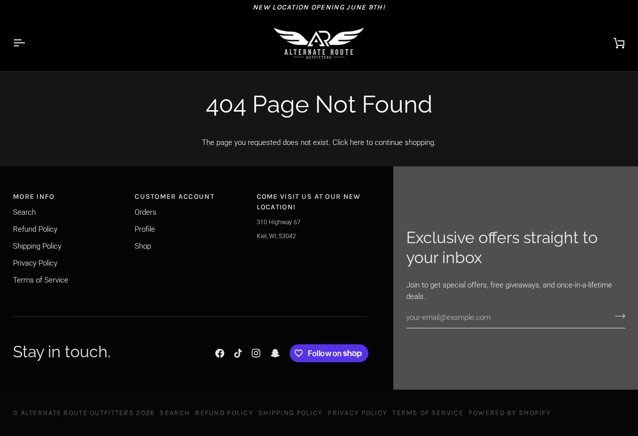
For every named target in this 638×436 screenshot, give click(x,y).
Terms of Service (40, 280)
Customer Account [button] (174, 196)
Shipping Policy (37, 246)
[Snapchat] (275, 353)
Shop (143, 246)
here (357, 142)
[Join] (617, 316)
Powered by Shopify (510, 413)
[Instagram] (256, 353)
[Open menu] (28, 42)
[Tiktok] (238, 353)
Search (24, 212)
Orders (146, 212)
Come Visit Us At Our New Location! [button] (309, 201)
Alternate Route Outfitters (77, 413)
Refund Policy (35, 229)
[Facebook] (219, 353)
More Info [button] (34, 196)
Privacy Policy (35, 263)
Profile (145, 229)
